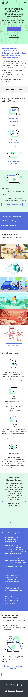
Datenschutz (19, 691)
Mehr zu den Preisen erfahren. (13, 566)
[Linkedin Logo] (21, 684)
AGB (6, 691)
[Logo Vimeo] (7, 684)
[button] (25, 2)
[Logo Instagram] (14, 684)
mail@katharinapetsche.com (12, 666)
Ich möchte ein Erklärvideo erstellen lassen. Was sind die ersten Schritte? (12, 600)
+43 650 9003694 (8, 668)
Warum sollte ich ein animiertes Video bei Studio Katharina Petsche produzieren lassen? (13, 578)
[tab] (14, 539)
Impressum (11, 691)
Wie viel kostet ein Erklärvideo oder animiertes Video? (11, 539)
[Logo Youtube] (10, 684)
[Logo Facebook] (17, 684)
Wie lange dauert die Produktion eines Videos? (13, 589)
